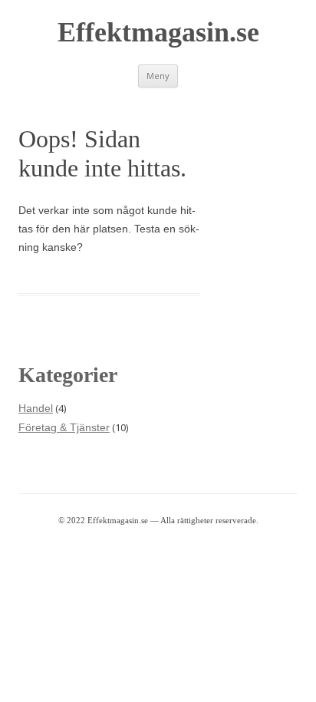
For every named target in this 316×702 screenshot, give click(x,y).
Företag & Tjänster (64, 427)
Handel (35, 408)
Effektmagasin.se (158, 32)
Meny (158, 75)
